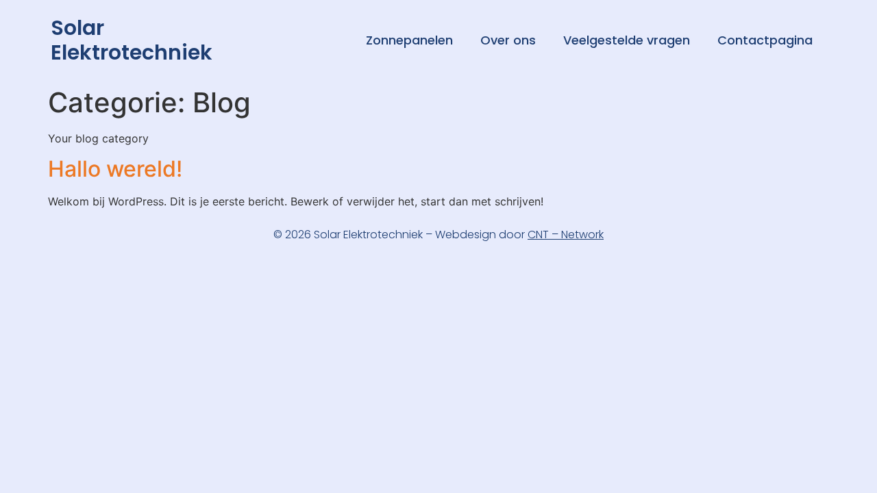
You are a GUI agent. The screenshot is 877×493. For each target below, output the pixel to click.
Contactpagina (765, 40)
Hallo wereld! (115, 168)
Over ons (508, 40)
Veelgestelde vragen (626, 40)
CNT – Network (566, 234)
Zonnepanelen (409, 40)
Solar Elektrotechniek (131, 40)
